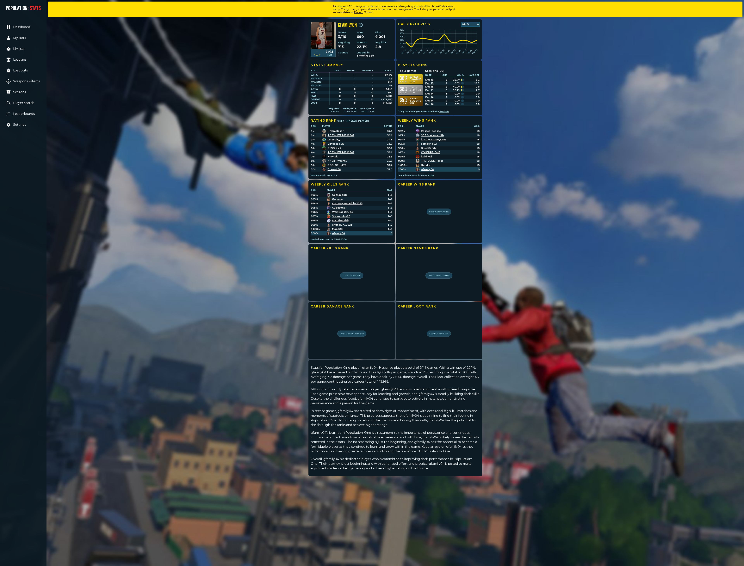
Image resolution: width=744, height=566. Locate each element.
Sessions (19, 92)
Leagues (19, 59)
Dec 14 (429, 93)
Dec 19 (429, 79)
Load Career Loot (438, 333)
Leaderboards (24, 114)
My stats (19, 38)
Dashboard (21, 27)
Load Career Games (439, 275)
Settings (19, 124)
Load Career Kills (352, 275)
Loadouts (20, 70)
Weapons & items (26, 81)
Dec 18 (429, 83)
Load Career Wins (439, 211)
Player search (23, 103)
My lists (18, 49)
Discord (358, 12)
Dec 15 (429, 86)
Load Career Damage (352, 333)
